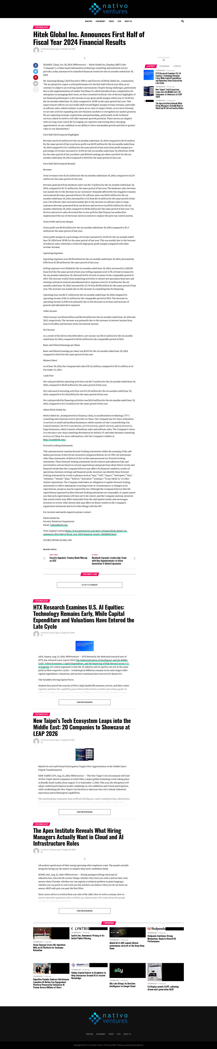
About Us (128, 21)
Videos (111, 21)
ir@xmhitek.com (59, 524)
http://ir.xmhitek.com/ (54, 439)
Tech (119, 21)
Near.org (88, 21)
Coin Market (100, 21)
